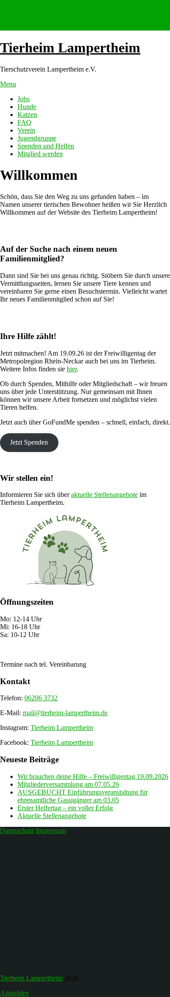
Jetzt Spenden (29, 442)
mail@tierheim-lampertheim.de (65, 712)
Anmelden (14, 993)
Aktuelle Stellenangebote (51, 815)
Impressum (51, 830)
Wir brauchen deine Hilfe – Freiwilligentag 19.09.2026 (92, 776)
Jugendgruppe (36, 138)
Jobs (23, 99)
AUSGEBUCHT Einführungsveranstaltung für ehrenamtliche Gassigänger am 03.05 (82, 796)
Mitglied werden (40, 154)
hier (72, 369)
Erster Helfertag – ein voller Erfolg (65, 808)
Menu (8, 84)
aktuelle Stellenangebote (104, 494)
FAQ (24, 122)
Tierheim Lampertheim (70, 47)
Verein (26, 130)
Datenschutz (17, 830)
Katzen (27, 114)
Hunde (26, 106)
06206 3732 (41, 698)
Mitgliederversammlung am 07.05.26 (68, 784)
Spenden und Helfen (45, 146)
